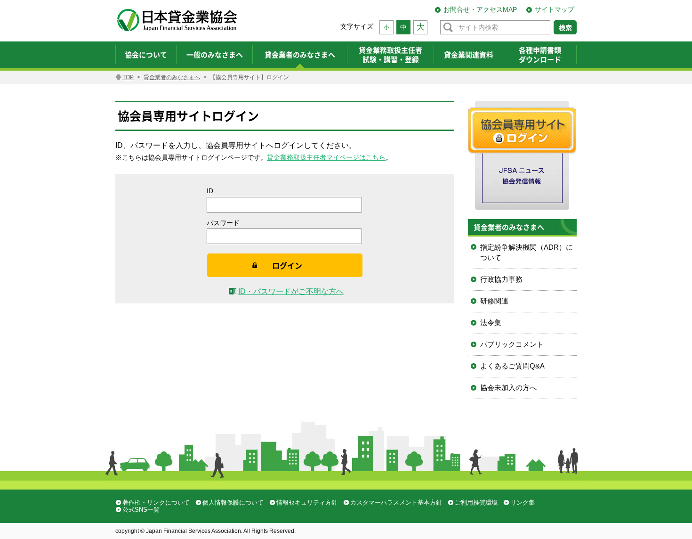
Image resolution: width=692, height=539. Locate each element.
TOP (128, 77)
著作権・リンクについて (156, 502)
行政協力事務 (501, 279)
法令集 (490, 322)
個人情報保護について (233, 502)
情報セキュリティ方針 (307, 502)
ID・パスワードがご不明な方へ (291, 291)
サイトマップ (554, 9)
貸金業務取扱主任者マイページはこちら (326, 157)
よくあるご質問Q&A (512, 366)
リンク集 (522, 502)
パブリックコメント (512, 344)
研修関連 (494, 301)
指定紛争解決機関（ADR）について (526, 252)
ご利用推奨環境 (476, 502)
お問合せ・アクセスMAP (480, 9)
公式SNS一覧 (141, 509)
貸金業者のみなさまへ (172, 77)
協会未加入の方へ (508, 388)
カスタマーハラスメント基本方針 (396, 502)
